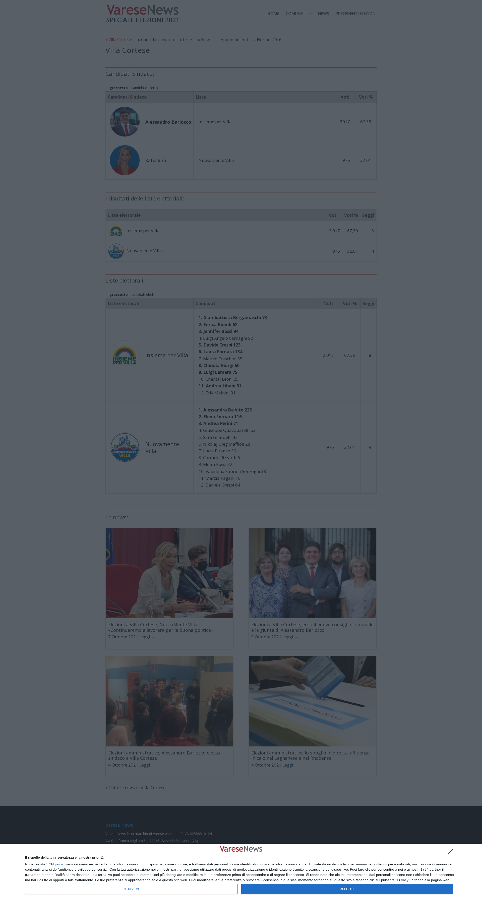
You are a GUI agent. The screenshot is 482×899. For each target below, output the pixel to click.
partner (59, 864)
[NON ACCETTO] (452, 853)
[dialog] (241, 871)
